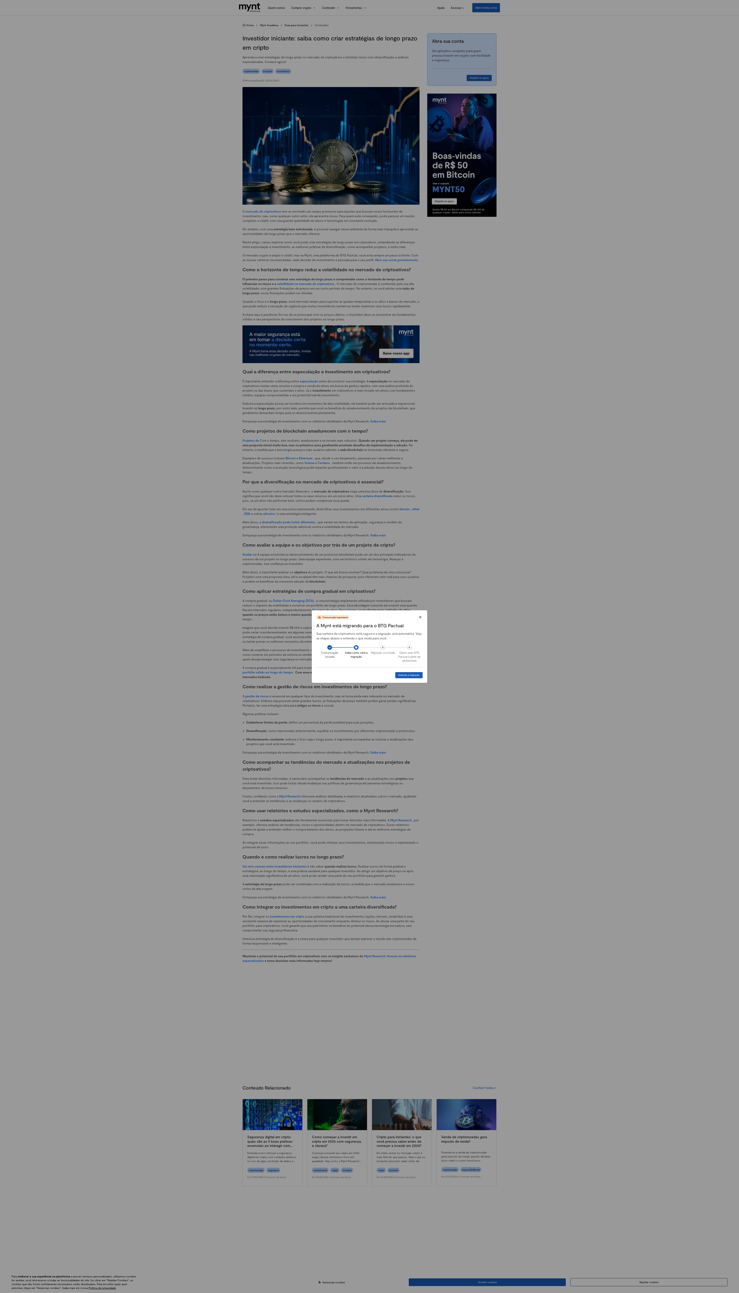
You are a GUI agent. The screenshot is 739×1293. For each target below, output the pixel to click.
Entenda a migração (409, 675)
